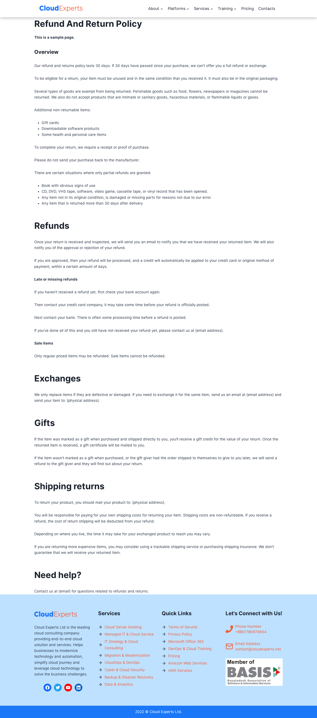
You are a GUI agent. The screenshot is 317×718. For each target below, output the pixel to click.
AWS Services (180, 670)
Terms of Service (182, 627)
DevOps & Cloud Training (189, 649)
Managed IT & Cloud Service (129, 634)
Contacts (266, 8)
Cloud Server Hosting (123, 627)
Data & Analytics (119, 684)
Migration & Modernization (127, 655)
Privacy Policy (180, 634)
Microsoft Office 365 (186, 641)
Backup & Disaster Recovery (129, 677)
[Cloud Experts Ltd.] (61, 8)
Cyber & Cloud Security (125, 670)
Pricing (247, 8)
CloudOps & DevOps (122, 662)
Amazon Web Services (187, 663)
